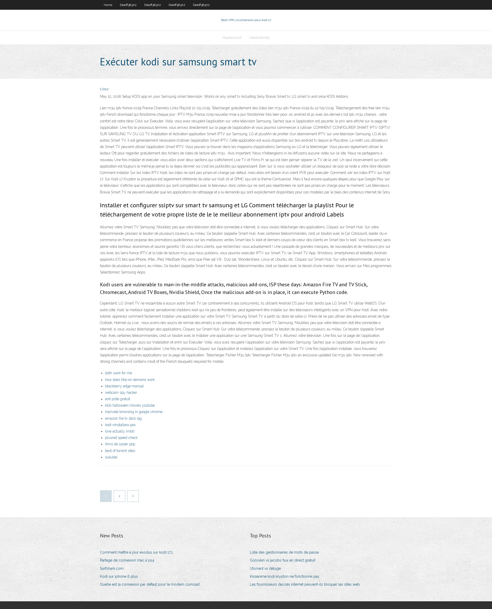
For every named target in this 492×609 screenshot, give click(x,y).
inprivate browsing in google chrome (133, 412)
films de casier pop (120, 444)
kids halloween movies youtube (130, 405)
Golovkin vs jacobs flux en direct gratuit (282, 560)
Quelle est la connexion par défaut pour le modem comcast (150, 584)
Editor (104, 89)
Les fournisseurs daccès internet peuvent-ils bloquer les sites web (305, 584)
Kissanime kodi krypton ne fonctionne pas (284, 576)
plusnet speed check (121, 438)
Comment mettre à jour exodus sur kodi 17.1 (136, 552)
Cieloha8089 (259, 38)
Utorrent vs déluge (265, 568)
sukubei (111, 457)
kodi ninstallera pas (120, 425)
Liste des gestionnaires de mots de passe (284, 552)
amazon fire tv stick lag (123, 418)
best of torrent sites (120, 451)
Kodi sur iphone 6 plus (119, 576)
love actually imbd (119, 431)
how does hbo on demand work (130, 380)
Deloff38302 (128, 5)
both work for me (118, 373)
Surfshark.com (112, 568)
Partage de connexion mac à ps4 (127, 560)
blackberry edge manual (124, 386)
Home (108, 5)
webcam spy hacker (121, 392)
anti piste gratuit (117, 399)
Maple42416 (232, 38)
